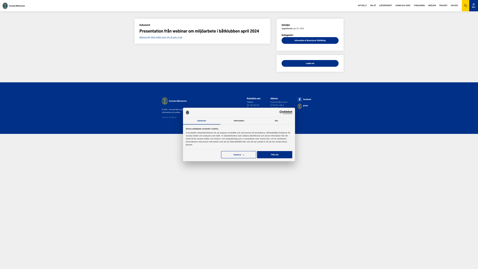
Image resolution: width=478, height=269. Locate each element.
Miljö (373, 5)
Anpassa (237, 155)
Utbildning (419, 5)
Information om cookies (171, 112)
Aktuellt (362, 5)
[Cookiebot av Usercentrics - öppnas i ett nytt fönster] (281, 112)
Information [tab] (239, 121)
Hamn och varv (403, 5)
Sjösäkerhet (385, 5)
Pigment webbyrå (169, 117)
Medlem (432, 5)
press (305, 105)
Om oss (454, 5)
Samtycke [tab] (201, 121)
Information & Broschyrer (305, 40)
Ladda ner (310, 63)
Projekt (443, 5)
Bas (473, 7)
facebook (307, 99)
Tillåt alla (274, 155)
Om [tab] (276, 121)
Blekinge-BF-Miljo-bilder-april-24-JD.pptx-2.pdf (160, 37)
